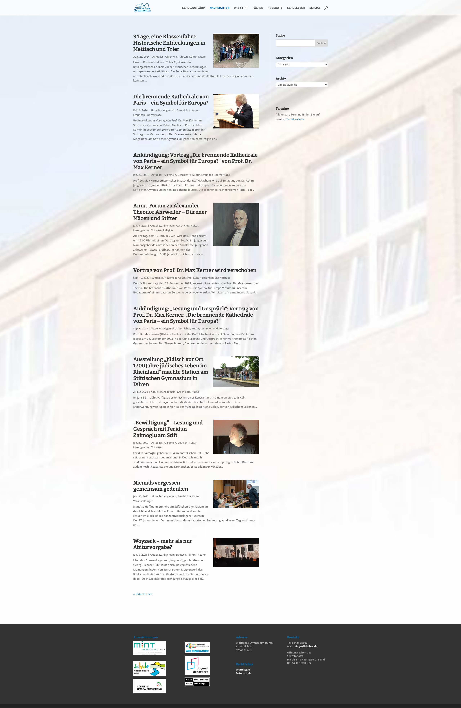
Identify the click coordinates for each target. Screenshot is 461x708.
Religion (168, 230)
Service (315, 8)
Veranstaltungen (143, 501)
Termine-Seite (295, 119)
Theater (201, 554)
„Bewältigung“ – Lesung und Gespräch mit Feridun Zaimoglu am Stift (168, 429)
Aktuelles (158, 56)
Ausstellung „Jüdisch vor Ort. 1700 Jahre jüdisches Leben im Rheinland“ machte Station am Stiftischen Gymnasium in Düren (170, 372)
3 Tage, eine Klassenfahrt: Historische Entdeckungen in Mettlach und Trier (169, 42)
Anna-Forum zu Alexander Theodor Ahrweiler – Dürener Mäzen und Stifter (170, 212)
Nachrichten (219, 8)
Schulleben (296, 8)
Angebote (275, 8)
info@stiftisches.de (305, 646)
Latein (202, 56)
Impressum (243, 669)
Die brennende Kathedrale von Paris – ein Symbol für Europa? (171, 100)
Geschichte (183, 110)
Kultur (193, 56)
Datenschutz (243, 673)
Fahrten (183, 56)
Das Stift (241, 8)
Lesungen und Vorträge (147, 115)
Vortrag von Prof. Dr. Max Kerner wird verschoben (195, 270)
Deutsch (182, 442)
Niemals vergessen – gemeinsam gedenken (160, 486)
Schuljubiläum (193, 8)
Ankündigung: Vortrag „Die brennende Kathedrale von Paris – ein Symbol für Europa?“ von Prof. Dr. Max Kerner (195, 161)
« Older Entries (142, 594)
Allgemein (171, 56)
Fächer (258, 8)
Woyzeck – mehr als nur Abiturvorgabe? (162, 544)
